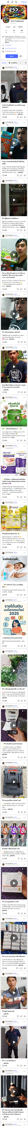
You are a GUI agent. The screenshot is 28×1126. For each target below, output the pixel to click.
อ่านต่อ (12, 437)
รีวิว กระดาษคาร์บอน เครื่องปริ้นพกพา (13, 956)
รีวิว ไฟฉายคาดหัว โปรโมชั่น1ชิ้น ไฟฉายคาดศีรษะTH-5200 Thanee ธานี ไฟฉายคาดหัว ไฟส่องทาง (12, 1112)
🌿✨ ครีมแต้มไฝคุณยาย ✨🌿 (12, 429)
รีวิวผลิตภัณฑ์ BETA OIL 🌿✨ (11, 534)
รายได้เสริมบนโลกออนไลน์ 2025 (12, 638)
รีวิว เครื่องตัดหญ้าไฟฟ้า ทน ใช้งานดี (13, 689)
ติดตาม (12, 56)
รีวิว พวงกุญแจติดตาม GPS (10, 902)
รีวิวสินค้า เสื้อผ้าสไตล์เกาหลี (10, 849)
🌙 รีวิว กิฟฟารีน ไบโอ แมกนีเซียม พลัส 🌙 (12, 586)
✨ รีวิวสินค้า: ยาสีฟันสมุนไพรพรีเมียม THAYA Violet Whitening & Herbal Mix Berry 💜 (13, 481)
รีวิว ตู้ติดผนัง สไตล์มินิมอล (10, 218)
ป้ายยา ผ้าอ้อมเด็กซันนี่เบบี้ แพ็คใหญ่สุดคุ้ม (13, 163)
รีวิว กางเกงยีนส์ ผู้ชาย (9, 1061)
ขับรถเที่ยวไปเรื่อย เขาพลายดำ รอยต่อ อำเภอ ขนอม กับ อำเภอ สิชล (14, 386)
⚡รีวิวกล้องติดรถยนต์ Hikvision (12, 744)
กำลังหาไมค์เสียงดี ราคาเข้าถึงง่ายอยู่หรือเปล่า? (13, 106)
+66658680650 (8, 45)
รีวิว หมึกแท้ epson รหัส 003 (11, 332)
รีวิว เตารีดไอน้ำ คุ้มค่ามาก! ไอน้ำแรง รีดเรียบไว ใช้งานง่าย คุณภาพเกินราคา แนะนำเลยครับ (13, 275)
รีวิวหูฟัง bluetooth (8, 1011)
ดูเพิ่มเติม (20, 114)
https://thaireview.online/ (11, 48)
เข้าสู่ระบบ (24, 2)
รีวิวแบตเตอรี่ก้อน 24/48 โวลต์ (11, 800)
